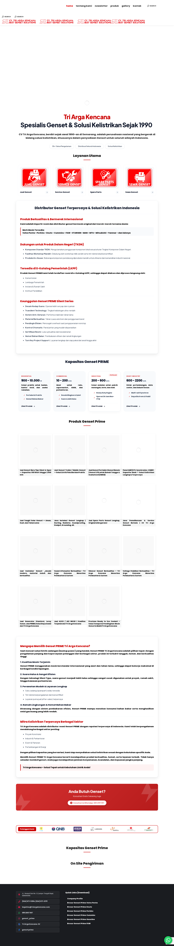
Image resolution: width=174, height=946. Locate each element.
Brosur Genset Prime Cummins (81, 915)
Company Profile (75, 898)
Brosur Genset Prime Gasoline (81, 919)
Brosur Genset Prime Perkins (80, 911)
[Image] (35, 450)
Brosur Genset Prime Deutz (79, 907)
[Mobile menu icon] (2, 13)
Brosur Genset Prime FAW (79, 923)
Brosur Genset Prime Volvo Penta (82, 903)
